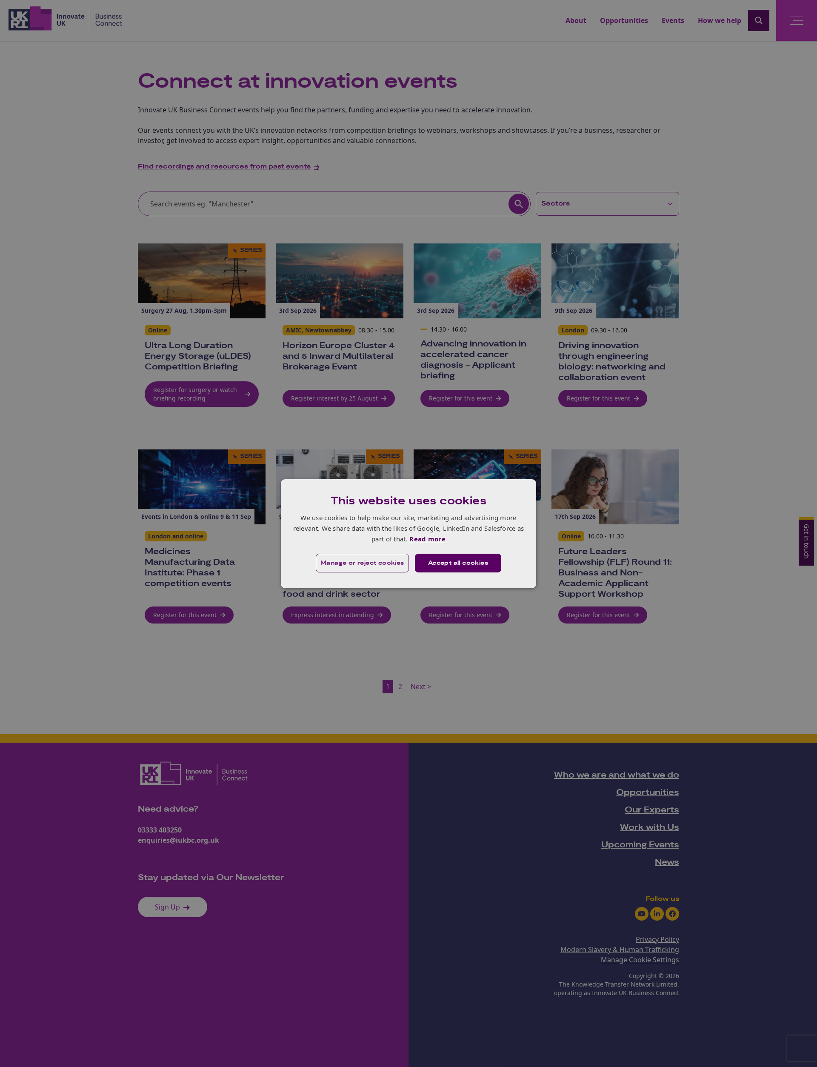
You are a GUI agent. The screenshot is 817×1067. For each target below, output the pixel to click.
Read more (427, 539)
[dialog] (408, 533)
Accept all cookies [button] (458, 563)
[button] (362, 563)
